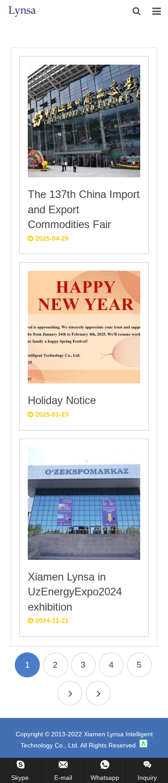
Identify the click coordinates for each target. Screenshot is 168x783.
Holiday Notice (62, 400)
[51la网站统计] (143, 745)
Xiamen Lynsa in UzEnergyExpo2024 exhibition (75, 592)
